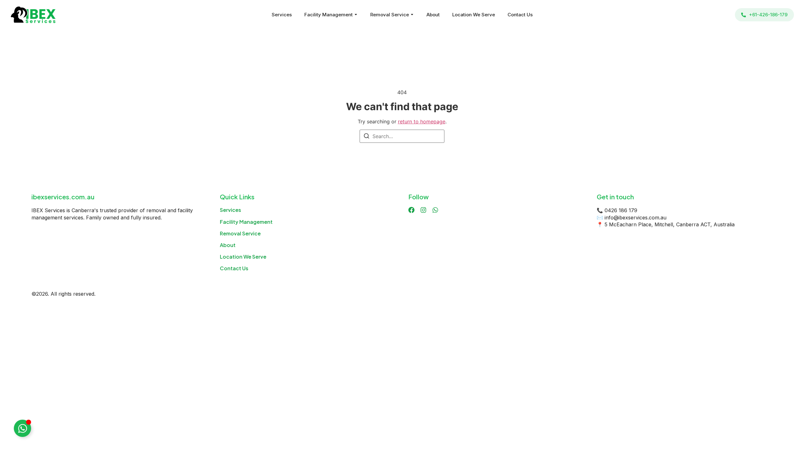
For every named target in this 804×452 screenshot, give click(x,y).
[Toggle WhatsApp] (22, 428)
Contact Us (520, 15)
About (433, 15)
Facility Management (328, 15)
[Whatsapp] (435, 210)
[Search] (366, 136)
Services (282, 15)
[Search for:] (402, 136)
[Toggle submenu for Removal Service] (411, 15)
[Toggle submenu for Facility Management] (355, 15)
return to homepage (421, 121)
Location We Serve (473, 15)
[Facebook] (411, 210)
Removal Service (389, 15)
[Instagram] (423, 210)
